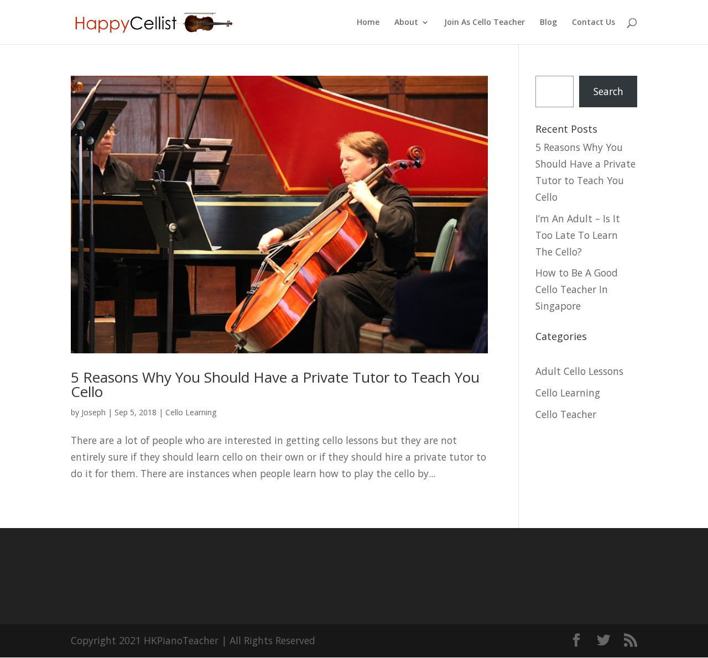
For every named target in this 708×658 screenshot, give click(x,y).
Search (608, 91)
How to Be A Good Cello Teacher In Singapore (576, 289)
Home (368, 22)
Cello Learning (190, 412)
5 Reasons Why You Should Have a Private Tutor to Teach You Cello (275, 384)
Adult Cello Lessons (579, 371)
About (406, 22)
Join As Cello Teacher (484, 22)
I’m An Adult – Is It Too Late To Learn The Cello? (577, 235)
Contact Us (593, 22)
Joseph (93, 412)
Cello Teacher (565, 414)
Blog (548, 22)
